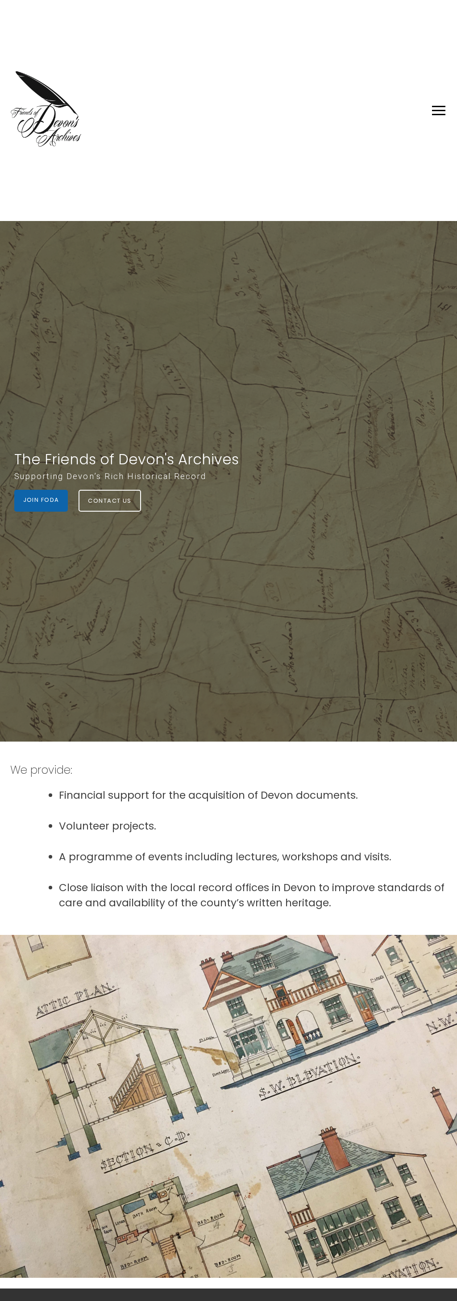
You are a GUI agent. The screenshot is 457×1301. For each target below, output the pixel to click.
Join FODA (41, 500)
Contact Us (109, 500)
